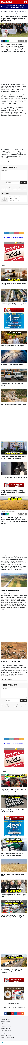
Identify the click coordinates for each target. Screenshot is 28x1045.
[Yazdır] (19, 41)
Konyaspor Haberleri (7, 1033)
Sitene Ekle (13, 1009)
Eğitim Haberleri (6, 1028)
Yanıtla (11, 200)
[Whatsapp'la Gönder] (8, 41)
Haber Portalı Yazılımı (8, 1043)
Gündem (11, 11)
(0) (14, 200)
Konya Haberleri (6, 1019)
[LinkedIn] (6, 41)
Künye (10, 1007)
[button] (21, 41)
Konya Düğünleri (6, 1021)
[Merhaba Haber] (6, 2)
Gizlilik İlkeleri (21, 1007)
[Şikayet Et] (25, 200)
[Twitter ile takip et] (9, 1013)
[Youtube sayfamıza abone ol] (12, 1013)
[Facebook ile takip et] (5, 1013)
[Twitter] (4, 41)
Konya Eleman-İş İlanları (8, 1037)
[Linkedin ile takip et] (15, 1013)
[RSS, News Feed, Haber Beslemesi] (22, 1013)
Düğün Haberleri (6, 1023)
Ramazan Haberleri (6, 1030)
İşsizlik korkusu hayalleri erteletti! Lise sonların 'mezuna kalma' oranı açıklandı (15, 6)
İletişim (14, 1007)
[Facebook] (2, 41)
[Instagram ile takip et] (19, 1013)
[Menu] (25, 2)
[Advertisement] (14, 68)
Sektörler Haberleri (6, 1035)
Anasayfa (5, 11)
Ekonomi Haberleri (6, 1026)
